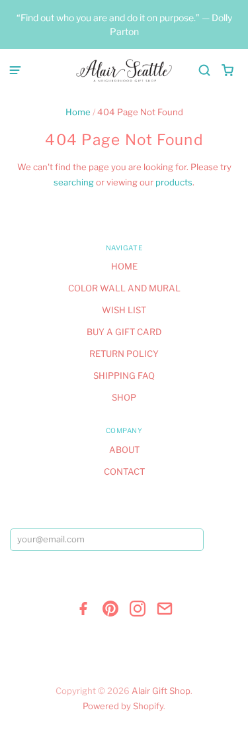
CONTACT (124, 471)
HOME (124, 266)
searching (74, 182)
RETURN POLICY (124, 353)
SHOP (124, 397)
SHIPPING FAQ (124, 375)
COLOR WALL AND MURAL (124, 288)
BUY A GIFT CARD (124, 331)
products (173, 182)
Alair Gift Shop (161, 690)
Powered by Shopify (123, 706)
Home (78, 112)
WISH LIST (124, 310)
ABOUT (124, 449)
